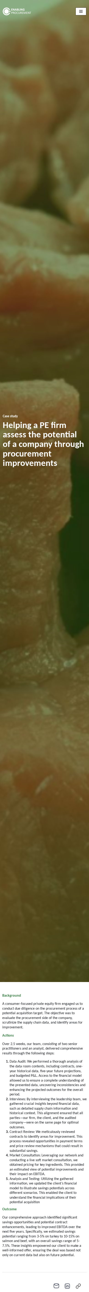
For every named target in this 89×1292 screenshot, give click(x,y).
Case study (10, 416)
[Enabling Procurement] (26, 11)
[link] (78, 1286)
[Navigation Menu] (81, 11)
